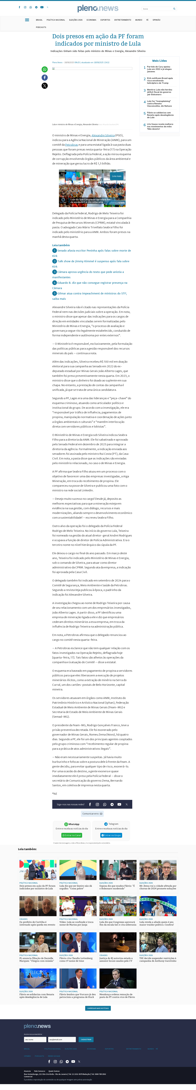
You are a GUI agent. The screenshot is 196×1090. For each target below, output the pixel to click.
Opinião (156, 20)
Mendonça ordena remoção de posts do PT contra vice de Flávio (117, 996)
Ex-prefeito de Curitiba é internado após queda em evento (37, 923)
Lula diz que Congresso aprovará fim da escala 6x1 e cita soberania (117, 923)
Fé (147, 20)
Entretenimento (122, 20)
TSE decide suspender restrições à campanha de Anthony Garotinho (157, 959)
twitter (47, 7)
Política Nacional (56, 20)
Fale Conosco (39, 1071)
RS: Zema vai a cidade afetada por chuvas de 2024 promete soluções (157, 887)
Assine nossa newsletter (33, 1034)
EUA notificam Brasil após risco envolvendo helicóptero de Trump (160, 80)
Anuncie (27, 1071)
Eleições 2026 (75, 20)
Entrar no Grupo (112, 835)
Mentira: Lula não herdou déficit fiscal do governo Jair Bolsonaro (159, 92)
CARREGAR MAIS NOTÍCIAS (98, 1008)
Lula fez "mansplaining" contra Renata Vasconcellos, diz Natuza (159, 103)
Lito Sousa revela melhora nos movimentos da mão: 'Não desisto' (160, 126)
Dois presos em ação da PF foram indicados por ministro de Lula (37, 887)
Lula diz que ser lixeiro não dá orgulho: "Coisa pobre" (75, 887)
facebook (19, 7)
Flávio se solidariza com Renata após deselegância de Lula (160, 115)
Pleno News (98, 8)
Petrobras (71, 144)
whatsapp (30, 7)
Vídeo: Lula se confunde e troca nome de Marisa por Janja (76, 923)
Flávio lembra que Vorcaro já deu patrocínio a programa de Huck (77, 996)
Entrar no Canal (73, 835)
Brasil (39, 20)
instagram (25, 7)
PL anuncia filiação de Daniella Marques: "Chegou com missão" (36, 959)
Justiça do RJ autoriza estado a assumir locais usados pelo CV (116, 959)
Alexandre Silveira (103, 135)
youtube (42, 7)
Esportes (105, 20)
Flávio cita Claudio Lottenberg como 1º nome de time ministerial (76, 961)
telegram (36, 7)
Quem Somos (54, 1071)
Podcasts (41, 27)
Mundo (138, 20)
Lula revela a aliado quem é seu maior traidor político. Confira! (156, 923)
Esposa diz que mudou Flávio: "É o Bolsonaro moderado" (117, 887)
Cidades (23, 919)
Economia (91, 20)
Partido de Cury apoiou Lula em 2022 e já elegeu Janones (159, 69)
